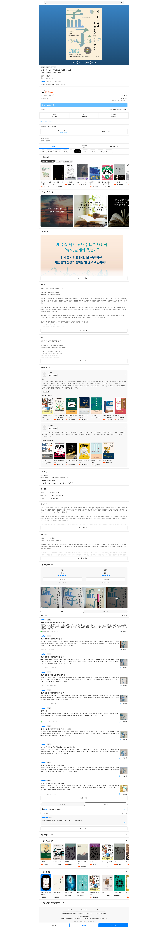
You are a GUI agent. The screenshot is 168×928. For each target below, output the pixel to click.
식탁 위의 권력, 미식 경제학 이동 (84, 454)
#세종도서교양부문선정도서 (47, 161)
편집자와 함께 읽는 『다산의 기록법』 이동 (46, 886)
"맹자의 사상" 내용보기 (84, 715)
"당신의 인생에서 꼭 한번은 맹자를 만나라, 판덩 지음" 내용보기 (84, 733)
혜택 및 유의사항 (62, 582)
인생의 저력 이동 (96, 409)
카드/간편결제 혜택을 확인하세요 (117, 109)
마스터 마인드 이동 (47, 454)
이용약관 (63, 918)
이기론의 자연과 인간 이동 (119, 886)
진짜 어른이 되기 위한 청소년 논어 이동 (71, 409)
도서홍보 (102, 918)
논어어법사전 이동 (82, 886)
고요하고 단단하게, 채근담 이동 (82, 855)
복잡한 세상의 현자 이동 (108, 454)
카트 (126, 2)
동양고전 (65, 477)
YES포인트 (43, 99)
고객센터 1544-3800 (67, 913)
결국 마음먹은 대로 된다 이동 (71, 454)
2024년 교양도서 (57, 483)
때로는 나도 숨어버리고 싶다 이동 (96, 454)
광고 (106, 918)
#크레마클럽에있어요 (68, 161)
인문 (48, 477)
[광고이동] (122, 2)
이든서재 (43, 78)
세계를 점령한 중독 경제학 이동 (59, 454)
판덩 (42, 76)
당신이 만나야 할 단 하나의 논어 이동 (84, 409)
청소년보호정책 (78, 918)
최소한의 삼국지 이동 (58, 855)
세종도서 (49, 483)
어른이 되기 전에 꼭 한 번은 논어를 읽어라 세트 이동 (108, 410)
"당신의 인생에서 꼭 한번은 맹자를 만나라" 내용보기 (84, 626)
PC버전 (84, 918)
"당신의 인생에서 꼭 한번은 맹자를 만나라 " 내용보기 (84, 661)
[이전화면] (41, 2)
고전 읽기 (59, 477)
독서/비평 (50, 84)
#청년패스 (58, 161)
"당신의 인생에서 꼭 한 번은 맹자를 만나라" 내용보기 (84, 679)
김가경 (47, 76)
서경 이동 (107, 886)
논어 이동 (119, 855)
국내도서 (43, 483)
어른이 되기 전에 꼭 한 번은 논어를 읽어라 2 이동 (120, 409)
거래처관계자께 (95, 918)
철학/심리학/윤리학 (68, 483)
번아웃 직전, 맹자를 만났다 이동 (47, 409)
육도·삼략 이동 (95, 855)
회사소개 (89, 918)
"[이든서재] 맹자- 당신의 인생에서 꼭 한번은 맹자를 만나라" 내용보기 (84, 751)
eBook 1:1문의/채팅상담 (99, 913)
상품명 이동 (46, 176)
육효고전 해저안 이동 (70, 886)
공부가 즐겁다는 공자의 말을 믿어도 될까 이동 (59, 409)
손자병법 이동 (46, 855)
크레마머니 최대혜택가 (46, 95)
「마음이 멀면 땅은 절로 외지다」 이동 (58, 886)
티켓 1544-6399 (77, 913)
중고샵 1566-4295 (87, 913)
